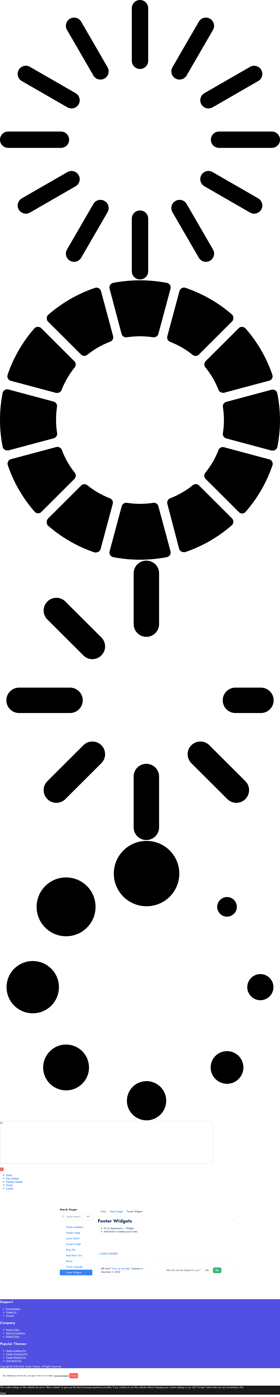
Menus (69, 1261)
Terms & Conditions (15, 1333)
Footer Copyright (74, 1266)
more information (61, 1376)
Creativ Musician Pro (16, 1357)
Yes (217, 1270)
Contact (9, 1188)
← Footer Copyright (108, 1253)
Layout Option (73, 1238)
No (207, 1270)
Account (10, 1315)
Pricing (9, 1185)
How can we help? (121, 1268)
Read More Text (74, 1255)
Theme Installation (74, 1227)
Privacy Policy (12, 1330)
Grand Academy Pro (16, 1350)
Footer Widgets (73, 1272)
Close (3, 1393)
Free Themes (12, 1178)
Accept (74, 1376)
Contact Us (11, 1312)
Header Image (73, 1232)
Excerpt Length (73, 1244)
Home (9, 1175)
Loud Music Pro (13, 1361)
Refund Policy (13, 1336)
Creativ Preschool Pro (17, 1354)
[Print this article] (234, 1219)
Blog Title (70, 1249)
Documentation (13, 1309)
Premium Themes (14, 1181)
